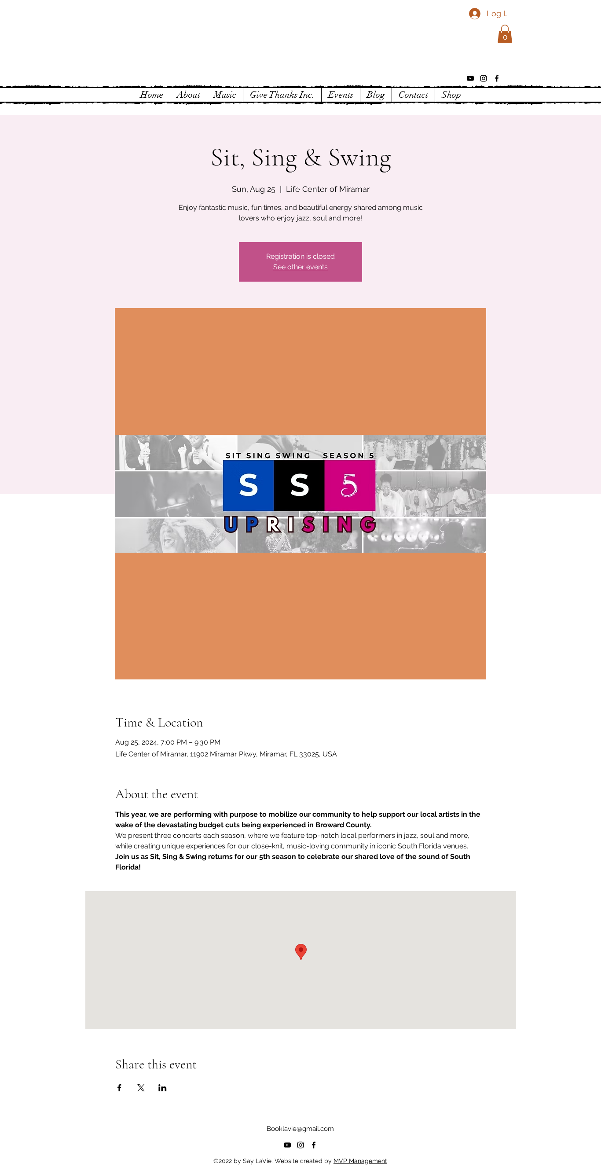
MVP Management (360, 1160)
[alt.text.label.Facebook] (496, 78)
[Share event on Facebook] (119, 1087)
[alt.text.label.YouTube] (470, 78)
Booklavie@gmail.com (300, 1129)
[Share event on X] (141, 1087)
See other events (300, 267)
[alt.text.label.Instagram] (483, 78)
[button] (505, 34)
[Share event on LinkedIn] (162, 1087)
